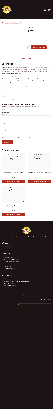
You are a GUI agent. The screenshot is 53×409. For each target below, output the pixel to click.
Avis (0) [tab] (30, 58)
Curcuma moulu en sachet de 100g (13, 172)
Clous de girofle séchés (13, 206)
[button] (33, 51)
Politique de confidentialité (11, 259)
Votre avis (5, 114)
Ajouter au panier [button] (14, 181)
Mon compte (7, 266)
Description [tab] (24, 58)
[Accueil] (3, 23)
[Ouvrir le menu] (45, 10)
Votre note (5, 109)
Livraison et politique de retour (12, 264)
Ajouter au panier (39, 47)
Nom (3, 123)
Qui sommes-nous (9, 246)
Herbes (30, 27)
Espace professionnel (9, 268)
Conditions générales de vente (12, 261)
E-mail (4, 130)
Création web (15, 295)
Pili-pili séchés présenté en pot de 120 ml (39, 172)
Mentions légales (8, 257)
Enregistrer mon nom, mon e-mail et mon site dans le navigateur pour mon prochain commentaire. (25, 137)
